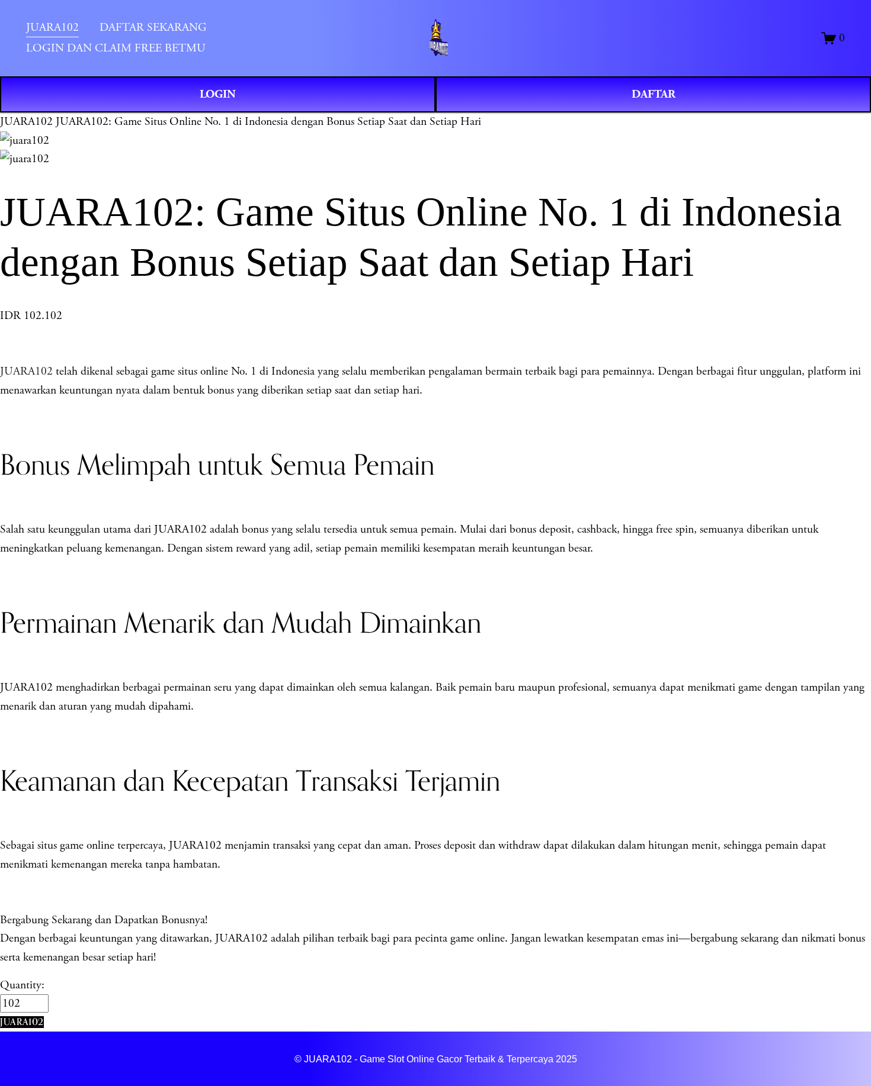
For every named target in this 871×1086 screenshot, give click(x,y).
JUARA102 (26, 121)
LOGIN (218, 94)
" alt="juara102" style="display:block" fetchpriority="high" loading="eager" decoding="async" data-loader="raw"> (436, 38)
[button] (22, 1021)
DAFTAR (653, 94)
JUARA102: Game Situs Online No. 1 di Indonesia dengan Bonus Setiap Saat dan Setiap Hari (268, 121)
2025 (566, 1059)
